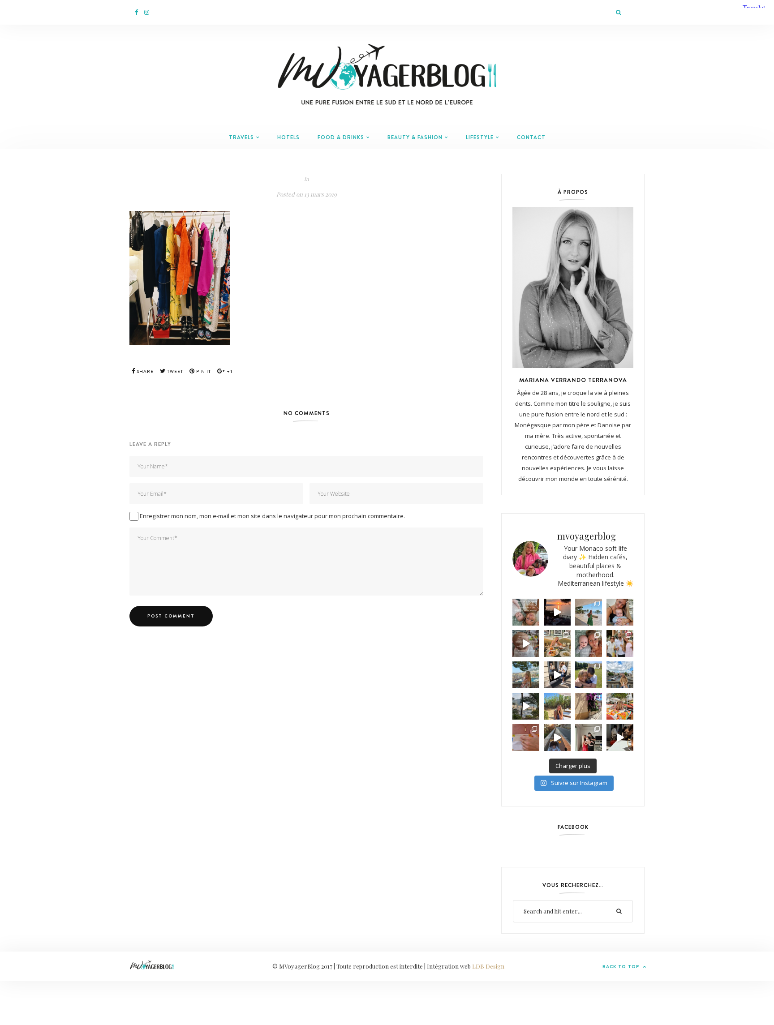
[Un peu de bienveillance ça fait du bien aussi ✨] (588, 643)
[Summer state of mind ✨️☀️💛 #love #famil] (588, 737)
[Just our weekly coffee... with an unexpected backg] (619, 737)
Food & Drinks (341, 137)
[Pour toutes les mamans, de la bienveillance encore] (619, 612)
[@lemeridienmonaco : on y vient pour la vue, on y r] (619, 706)
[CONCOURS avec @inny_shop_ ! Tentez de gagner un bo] (525, 737)
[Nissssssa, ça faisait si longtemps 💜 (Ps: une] (588, 706)
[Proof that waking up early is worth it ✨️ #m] (525, 706)
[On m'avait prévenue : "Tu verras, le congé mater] (525, 674)
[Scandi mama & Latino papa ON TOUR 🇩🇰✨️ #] (588, 674)
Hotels (288, 137)
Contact (531, 137)
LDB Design (488, 966)
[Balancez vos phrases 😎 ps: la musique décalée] (525, 643)
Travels (241, 137)
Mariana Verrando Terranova (573, 380)
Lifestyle (480, 137)
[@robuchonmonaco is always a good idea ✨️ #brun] (557, 643)
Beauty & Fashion (415, 137)
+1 (228, 371)
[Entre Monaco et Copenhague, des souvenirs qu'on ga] (619, 643)
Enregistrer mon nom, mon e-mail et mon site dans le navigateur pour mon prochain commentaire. (272, 516)
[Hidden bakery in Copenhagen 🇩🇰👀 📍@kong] (557, 674)
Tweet (174, 371)
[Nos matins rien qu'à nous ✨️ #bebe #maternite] (557, 612)
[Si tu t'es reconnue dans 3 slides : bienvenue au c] (525, 612)
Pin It (203, 371)
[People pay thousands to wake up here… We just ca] (557, 737)
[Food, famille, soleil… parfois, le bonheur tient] (557, 706)
